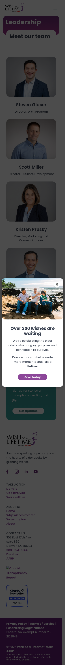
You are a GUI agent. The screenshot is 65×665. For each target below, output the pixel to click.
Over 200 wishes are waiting (32, 331)
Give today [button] (32, 377)
